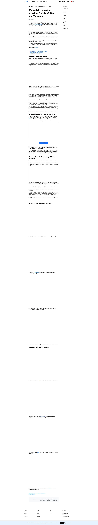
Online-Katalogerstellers (38, 24)
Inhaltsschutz (64, 510)
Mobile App (38, 516)
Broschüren (64, 12)
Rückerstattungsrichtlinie (65, 516)
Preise (25, 517)
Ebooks (64, 25)
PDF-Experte (65, 9)
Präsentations (65, 19)
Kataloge (32, 6)
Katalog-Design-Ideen (32, 494)
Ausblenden (36, 47)
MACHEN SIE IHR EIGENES (43, 142)
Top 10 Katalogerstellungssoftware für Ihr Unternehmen (37, 493)
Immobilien (64, 15)
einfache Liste (49, 488)
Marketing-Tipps (65, 28)
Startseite (25, 510)
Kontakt (51, 513)
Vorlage (38, 452)
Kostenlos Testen (62, 1)
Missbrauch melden (65, 517)
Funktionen (25, 513)
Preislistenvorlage (42, 416)
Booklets (64, 18)
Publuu (30, 118)
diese (39, 308)
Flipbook (38, 510)
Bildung (64, 22)
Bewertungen (26, 516)
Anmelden (68, 1)
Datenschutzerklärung (65, 513)
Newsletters (64, 21)
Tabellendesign (37, 272)
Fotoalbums (65, 24)
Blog (29, 6)
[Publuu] (27, 1)
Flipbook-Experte (65, 8)
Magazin (38, 513)
